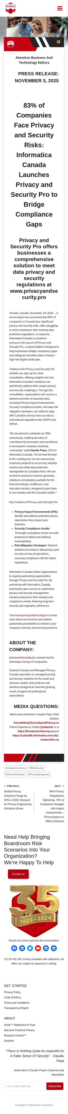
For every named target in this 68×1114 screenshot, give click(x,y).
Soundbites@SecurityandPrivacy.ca (36, 722)
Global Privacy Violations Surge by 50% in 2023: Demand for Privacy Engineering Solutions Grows (17, 797)
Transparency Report (16, 1008)
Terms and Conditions (17, 1002)
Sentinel (9, 1040)
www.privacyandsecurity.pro (31, 615)
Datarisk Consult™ (15, 1035)
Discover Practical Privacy (19, 1030)
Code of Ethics (12, 997)
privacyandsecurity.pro (22, 657)
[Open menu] (59, 8)
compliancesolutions (15, 768)
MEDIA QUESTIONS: (36, 706)
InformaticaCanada (15, 774)
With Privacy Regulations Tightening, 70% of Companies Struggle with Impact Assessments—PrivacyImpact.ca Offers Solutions (52, 804)
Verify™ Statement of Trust (19, 1025)
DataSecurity (36, 768)
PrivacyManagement (38, 774)
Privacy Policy (12, 992)
